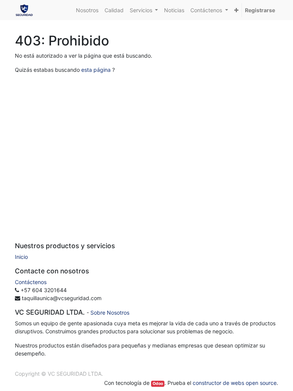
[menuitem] (87, 10)
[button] (236, 10)
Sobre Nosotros (109, 312)
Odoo (158, 383)
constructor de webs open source (235, 383)
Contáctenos (31, 282)
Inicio (21, 257)
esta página (96, 69)
